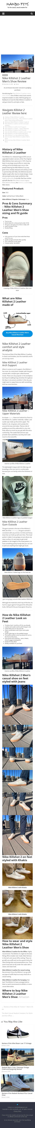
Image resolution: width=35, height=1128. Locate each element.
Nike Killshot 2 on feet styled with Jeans (16, 133)
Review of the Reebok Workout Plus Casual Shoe (17, 1094)
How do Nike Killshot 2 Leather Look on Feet (18, 132)
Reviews (5, 75)
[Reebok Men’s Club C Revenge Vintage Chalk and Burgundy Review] (17, 1049)
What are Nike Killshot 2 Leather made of (17, 122)
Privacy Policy (17, 1111)
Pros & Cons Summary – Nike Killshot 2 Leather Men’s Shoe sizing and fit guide (19, 119)
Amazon (24, 997)
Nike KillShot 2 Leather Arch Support (15, 127)
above (11, 417)
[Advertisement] (17, 36)
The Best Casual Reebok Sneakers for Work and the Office (17, 1014)
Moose (17, 84)
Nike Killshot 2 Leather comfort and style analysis (17, 124)
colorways (14, 531)
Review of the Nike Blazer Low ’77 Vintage (16, 1043)
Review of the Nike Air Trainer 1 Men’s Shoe (17, 1008)
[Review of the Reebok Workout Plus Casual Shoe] (17, 1075)
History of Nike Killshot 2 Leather (14, 117)
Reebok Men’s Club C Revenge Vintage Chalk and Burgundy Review (15, 1068)
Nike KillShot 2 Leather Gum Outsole (15, 130)
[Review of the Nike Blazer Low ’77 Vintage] (17, 1025)
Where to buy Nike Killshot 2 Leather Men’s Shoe (17, 141)
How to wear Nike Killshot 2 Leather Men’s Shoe (17, 137)
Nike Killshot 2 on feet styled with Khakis (17, 135)
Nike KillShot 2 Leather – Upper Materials (17, 128)
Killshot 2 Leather (23, 183)
